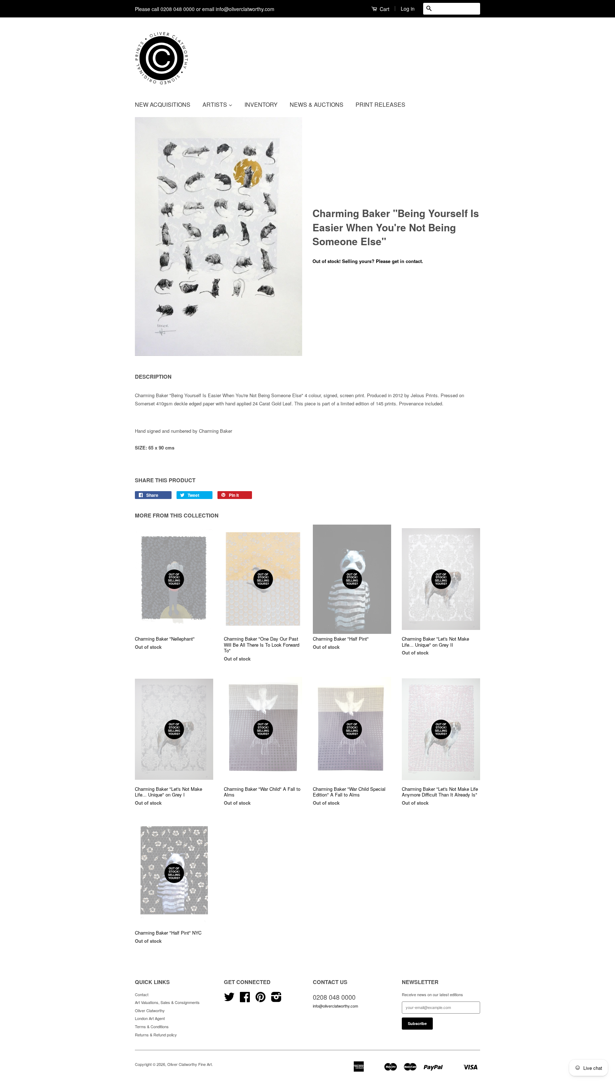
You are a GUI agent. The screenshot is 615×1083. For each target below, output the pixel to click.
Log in (408, 8)
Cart (383, 8)
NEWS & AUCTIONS (316, 104)
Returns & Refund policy (156, 1034)
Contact (141, 994)
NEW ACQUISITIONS (162, 104)
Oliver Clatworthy (150, 1010)
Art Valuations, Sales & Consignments (167, 1002)
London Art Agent (150, 1018)
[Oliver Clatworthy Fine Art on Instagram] (276, 999)
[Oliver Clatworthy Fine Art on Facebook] (245, 999)
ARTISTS (215, 104)
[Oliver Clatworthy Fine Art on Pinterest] (260, 999)
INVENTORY (261, 104)
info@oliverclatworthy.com (335, 1006)
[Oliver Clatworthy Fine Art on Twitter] (229, 999)
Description (153, 376)
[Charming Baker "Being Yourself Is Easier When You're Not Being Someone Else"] (218, 236)
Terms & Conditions (152, 1026)
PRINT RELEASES (380, 104)
